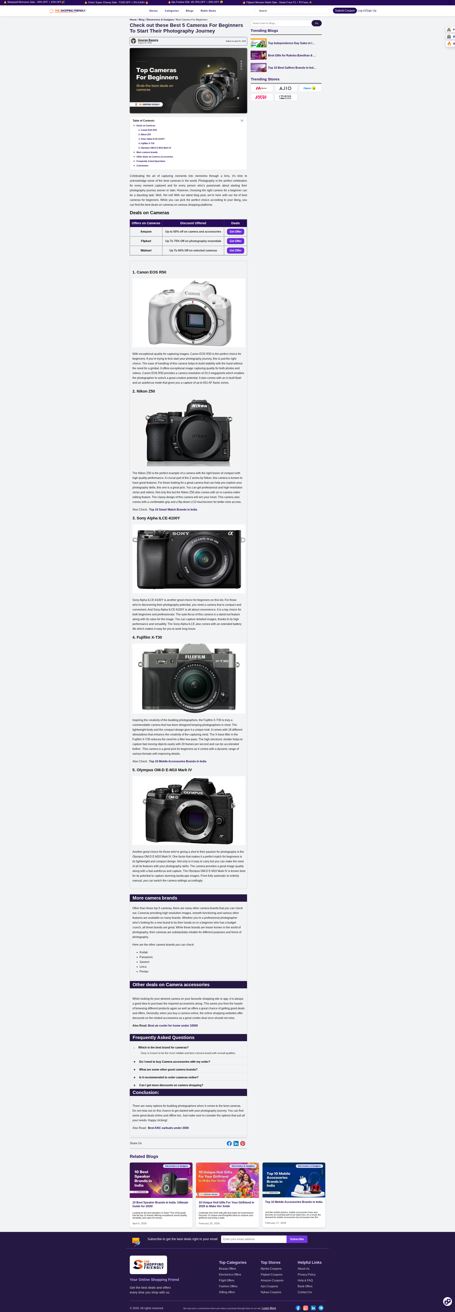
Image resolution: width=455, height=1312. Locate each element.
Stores (153, 10)
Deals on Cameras (145, 125)
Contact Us (305, 1292)
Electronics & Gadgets (160, 19)
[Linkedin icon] (314, 1308)
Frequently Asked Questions (150, 161)
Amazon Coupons (272, 1280)
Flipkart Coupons (271, 1274)
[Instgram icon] (306, 1308)
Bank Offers (305, 1286)
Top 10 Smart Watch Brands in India (173, 509)
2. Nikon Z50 (144, 134)
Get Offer (236, 231)
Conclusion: (142, 165)
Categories (172, 10)
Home (133, 19)
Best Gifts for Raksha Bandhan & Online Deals (292, 55)
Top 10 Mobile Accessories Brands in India (293, 1201)
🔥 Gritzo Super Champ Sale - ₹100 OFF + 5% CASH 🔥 (59, 2)
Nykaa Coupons (271, 1292)
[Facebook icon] (299, 1308)
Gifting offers (227, 1292)
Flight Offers (226, 1280)
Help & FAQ (305, 1280)
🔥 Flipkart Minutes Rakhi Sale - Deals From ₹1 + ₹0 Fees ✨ (220, 2)
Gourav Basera (148, 40)
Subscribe (297, 1239)
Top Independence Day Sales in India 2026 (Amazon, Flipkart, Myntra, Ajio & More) (292, 43)
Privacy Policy (307, 1274)
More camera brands (147, 152)
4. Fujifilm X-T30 (146, 143)
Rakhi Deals (208, 10)
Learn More (269, 1308)
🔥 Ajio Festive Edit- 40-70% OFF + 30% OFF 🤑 (138, 2)
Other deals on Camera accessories (154, 157)
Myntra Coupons (271, 1268)
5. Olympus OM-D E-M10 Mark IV (154, 148)
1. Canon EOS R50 (147, 130)
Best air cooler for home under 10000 (173, 1025)
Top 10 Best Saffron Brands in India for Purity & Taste (292, 67)
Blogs (190, 10)
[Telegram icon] (321, 1308)
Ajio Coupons (269, 1286)
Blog (141, 19)
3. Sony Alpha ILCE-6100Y (151, 139)
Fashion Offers (228, 1286)
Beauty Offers (227, 1268)
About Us (303, 1268)
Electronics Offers (230, 1274)
